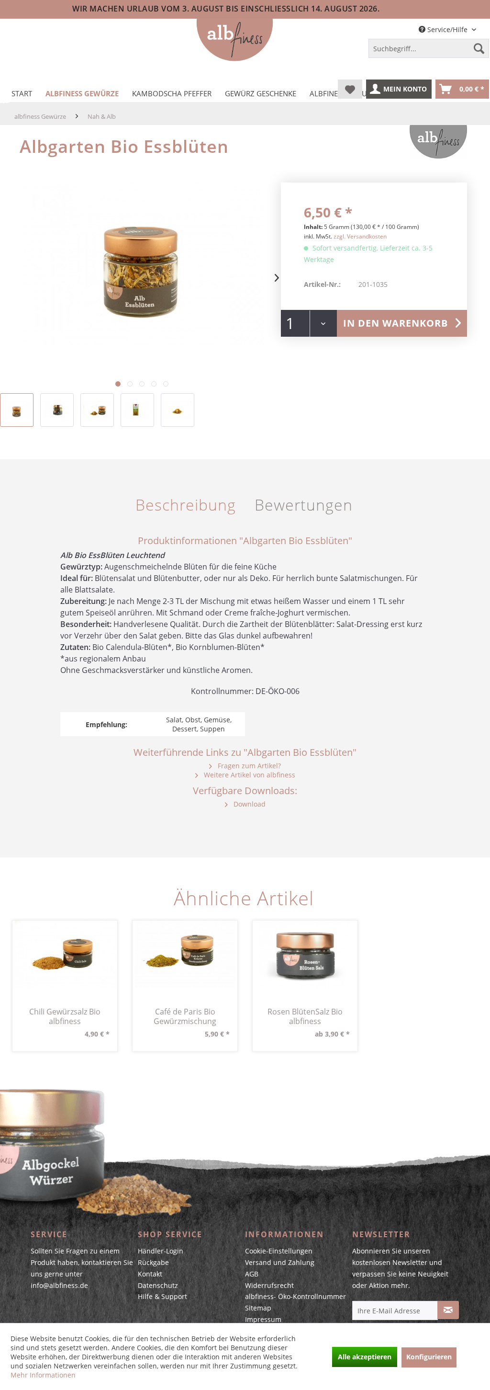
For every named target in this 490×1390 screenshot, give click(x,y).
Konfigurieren (429, 1356)
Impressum (263, 1319)
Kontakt (150, 1273)
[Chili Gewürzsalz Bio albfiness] (64, 954)
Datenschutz (158, 1285)
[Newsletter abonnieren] (448, 1310)
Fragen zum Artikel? (248, 765)
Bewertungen (304, 504)
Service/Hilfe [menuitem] (447, 29)
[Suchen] (479, 48)
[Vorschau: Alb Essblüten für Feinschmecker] (177, 410)
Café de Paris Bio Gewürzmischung (185, 1016)
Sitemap (258, 1307)
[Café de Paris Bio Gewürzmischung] (185, 954)
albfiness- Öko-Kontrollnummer (295, 1296)
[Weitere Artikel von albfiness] (438, 142)
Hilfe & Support (162, 1296)
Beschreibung (185, 504)
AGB (251, 1273)
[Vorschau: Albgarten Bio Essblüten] (97, 410)
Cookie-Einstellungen (278, 1250)
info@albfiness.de (59, 1285)
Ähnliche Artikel (244, 898)
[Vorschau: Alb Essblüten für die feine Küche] (16, 410)
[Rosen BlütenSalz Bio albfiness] (305, 954)
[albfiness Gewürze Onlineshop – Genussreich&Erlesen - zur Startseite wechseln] (234, 40)
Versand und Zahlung (279, 1262)
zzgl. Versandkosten (360, 236)
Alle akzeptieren (364, 1356)
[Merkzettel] (350, 89)
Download (249, 804)
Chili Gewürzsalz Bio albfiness (64, 1016)
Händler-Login (160, 1250)
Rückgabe (153, 1262)
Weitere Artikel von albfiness (248, 774)
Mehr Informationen (43, 1374)
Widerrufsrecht (269, 1285)
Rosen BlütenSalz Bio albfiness (305, 1016)
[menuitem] (429, 50)
